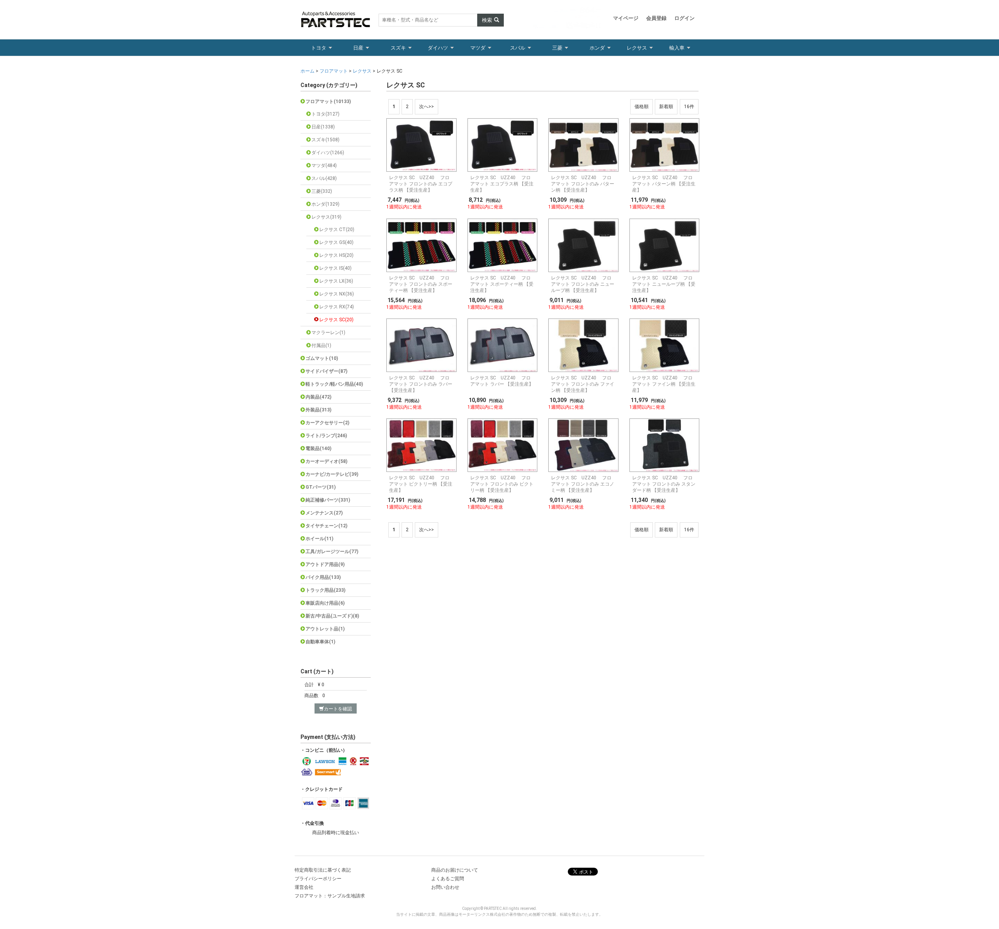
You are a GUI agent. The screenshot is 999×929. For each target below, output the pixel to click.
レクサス (637, 48)
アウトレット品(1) (325, 629)
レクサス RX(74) (336, 307)
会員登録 (656, 18)
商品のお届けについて (454, 870)
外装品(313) (318, 410)
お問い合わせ (445, 887)
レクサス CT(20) (336, 229)
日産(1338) (323, 127)
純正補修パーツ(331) (328, 500)
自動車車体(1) (320, 641)
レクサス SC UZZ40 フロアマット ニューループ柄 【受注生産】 (663, 284)
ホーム (308, 71)
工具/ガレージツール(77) (332, 551)
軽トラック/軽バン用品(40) (334, 384)
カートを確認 (338, 709)
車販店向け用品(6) (325, 603)
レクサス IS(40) (335, 268)
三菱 (557, 48)
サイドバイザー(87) (326, 371)
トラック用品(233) (325, 590)
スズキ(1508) (325, 139)
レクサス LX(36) (336, 281)
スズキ (398, 48)
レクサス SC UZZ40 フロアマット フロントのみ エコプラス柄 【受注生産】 (420, 184)
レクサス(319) (326, 217)
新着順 (666, 106)
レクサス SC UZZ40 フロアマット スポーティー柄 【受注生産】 (501, 284)
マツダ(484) (324, 165)
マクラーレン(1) (328, 332)
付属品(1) (321, 345)
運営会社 (304, 887)
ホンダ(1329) (325, 204)
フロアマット (334, 71)
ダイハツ (438, 48)
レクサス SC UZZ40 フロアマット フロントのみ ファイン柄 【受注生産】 (582, 384)
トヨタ (318, 48)
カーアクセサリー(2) (327, 422)
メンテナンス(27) (324, 513)
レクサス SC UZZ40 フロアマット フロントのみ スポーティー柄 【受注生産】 (420, 284)
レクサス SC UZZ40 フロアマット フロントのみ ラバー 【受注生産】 (420, 384)
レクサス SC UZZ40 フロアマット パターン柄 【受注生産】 (663, 184)
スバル (517, 48)
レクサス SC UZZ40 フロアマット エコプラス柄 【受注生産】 (501, 184)
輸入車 (676, 48)
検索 (487, 20)
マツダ (477, 48)
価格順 (642, 106)
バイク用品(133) (323, 577)
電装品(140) (318, 448)
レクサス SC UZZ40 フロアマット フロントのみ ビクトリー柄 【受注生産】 (501, 484)
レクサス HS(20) (336, 255)
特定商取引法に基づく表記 (323, 870)
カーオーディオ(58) (326, 461)
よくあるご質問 (447, 878)
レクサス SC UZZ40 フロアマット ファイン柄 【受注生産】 (663, 384)
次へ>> (426, 106)
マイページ (625, 18)
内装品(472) (318, 397)
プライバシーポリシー (318, 878)
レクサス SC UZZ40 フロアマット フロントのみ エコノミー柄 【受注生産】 (582, 484)
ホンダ (597, 48)
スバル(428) (324, 178)
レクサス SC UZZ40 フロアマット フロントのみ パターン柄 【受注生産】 (582, 184)
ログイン (684, 18)
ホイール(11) (319, 538)
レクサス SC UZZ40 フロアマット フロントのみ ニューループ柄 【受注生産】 (582, 284)
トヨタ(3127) (325, 114)
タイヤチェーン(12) (326, 526)
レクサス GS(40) (336, 242)
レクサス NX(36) (336, 294)
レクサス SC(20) (336, 319)
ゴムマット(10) (322, 358)
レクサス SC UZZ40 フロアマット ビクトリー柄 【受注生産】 (420, 484)
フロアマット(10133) (328, 101)
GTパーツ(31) (321, 487)
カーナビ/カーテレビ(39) (332, 474)
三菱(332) (321, 191)
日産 (358, 48)
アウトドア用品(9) (325, 564)
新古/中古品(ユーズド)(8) (332, 616)
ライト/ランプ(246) (326, 435)
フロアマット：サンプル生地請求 (330, 895)
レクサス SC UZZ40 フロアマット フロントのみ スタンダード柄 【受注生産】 (663, 484)
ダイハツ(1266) (327, 152)
